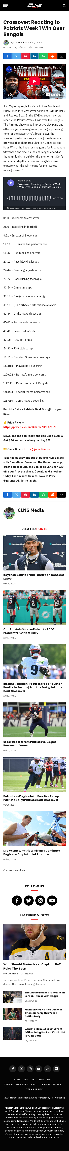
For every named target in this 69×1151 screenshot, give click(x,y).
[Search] (64, 5)
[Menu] (5, 5)
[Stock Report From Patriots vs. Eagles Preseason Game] (34, 719)
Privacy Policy (51, 1084)
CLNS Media (19, 42)
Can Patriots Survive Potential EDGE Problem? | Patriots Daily (28, 631)
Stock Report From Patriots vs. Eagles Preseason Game (29, 744)
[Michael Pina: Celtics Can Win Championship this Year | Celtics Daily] (12, 1014)
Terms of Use (34, 1089)
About (35, 1084)
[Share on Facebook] (7, 56)
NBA (26, 1079)
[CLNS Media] (34, 5)
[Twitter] (29, 900)
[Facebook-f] (17, 900)
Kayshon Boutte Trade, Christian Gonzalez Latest (33, 577)
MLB (41, 1079)
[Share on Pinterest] (25, 56)
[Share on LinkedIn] (34, 56)
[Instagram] (40, 900)
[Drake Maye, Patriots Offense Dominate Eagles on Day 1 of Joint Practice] (34, 828)
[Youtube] (52, 900)
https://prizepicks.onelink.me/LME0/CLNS (30, 427)
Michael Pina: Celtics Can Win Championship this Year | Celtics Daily (43, 1013)
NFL (34, 1079)
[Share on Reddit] (52, 56)
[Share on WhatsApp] (43, 56)
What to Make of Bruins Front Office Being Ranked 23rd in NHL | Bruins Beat (45, 1032)
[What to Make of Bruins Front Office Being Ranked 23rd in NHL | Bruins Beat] (12, 1033)
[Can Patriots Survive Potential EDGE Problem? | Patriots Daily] (34, 607)
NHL (49, 1079)
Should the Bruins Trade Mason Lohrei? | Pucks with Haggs (45, 994)
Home (17, 1079)
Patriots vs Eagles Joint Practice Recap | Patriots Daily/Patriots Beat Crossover (31, 798)
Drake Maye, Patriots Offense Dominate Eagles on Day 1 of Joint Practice (31, 852)
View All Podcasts (16, 1084)
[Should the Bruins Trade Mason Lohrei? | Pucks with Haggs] (12, 997)
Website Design (39, 1097)
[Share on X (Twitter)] (16, 56)
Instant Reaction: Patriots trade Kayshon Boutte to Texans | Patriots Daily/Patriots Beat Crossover (32, 687)
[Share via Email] (61, 56)
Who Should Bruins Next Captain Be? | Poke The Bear (32, 966)
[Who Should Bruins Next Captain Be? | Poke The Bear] (34, 942)
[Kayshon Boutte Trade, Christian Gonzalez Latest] (34, 552)
